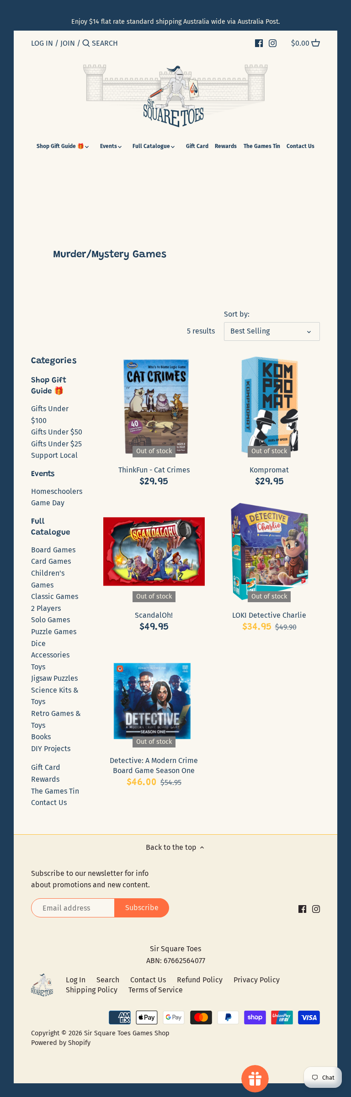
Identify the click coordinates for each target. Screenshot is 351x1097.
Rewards (45, 779)
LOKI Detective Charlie (269, 615)
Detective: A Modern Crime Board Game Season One (154, 765)
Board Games (53, 550)
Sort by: (237, 314)
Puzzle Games (53, 631)
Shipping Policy (91, 990)
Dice (38, 643)
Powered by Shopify (60, 1043)
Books (41, 736)
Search (107, 979)
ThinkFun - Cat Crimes (154, 470)
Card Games (51, 561)
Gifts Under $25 (56, 444)
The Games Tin (55, 791)
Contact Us (49, 802)
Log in (42, 43)
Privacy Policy (257, 979)
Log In (75, 979)
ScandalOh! (154, 615)
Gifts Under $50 (56, 432)
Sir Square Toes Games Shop (127, 1033)
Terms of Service (155, 990)
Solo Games (50, 619)
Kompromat (269, 470)
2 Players (46, 608)
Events (42, 474)
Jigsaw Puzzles (54, 678)
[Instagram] (273, 43)
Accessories (50, 655)
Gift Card (45, 767)
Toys (38, 666)
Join (67, 43)
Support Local (54, 455)
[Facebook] (259, 43)
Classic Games (54, 596)
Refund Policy (200, 979)
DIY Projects (50, 748)
